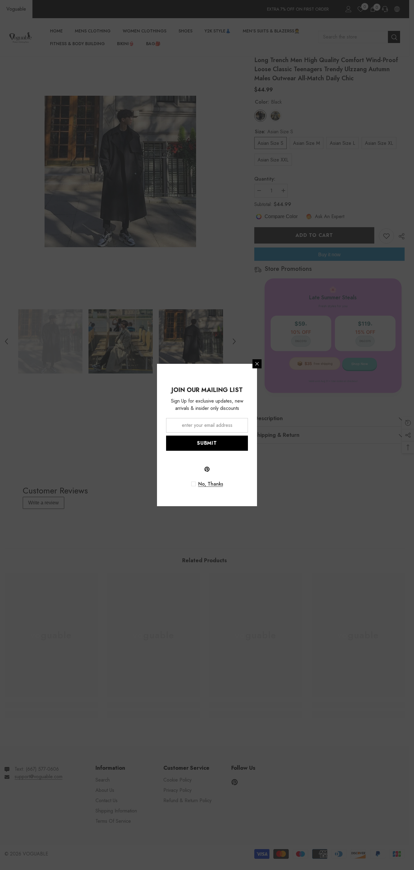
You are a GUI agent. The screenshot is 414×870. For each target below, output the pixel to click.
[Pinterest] (207, 469)
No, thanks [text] (210, 484)
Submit (207, 443)
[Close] (257, 363)
